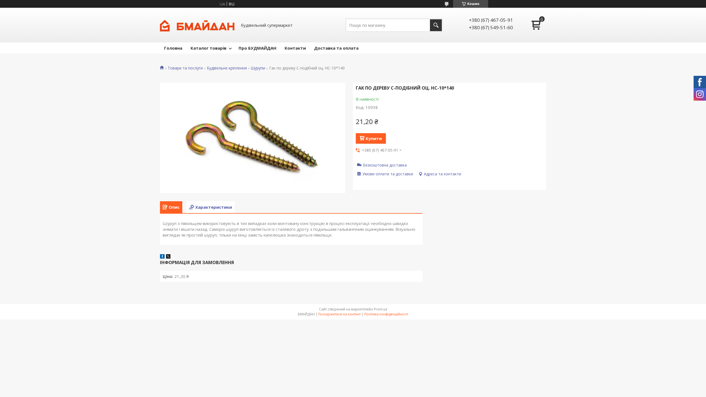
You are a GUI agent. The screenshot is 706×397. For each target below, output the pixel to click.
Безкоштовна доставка (385, 164)
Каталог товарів (208, 48)
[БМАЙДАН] (197, 25)
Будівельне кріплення (227, 68)
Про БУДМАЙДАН (257, 48)
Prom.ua (380, 309)
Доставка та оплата (336, 48)
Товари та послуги (185, 68)
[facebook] (162, 257)
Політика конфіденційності (386, 314)
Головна (173, 48)
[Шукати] (436, 25)
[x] (168, 257)
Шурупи (258, 68)
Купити (374, 138)
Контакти (295, 48)
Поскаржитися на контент (339, 314)
